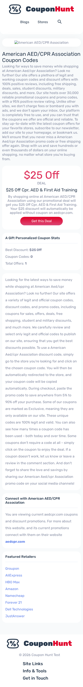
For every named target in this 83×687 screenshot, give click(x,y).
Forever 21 (13, 602)
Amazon (11, 589)
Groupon (12, 568)
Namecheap (14, 596)
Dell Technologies (19, 609)
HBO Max (12, 582)
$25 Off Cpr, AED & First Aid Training (41, 189)
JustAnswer (15, 616)
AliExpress (13, 575)
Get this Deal (41, 221)
